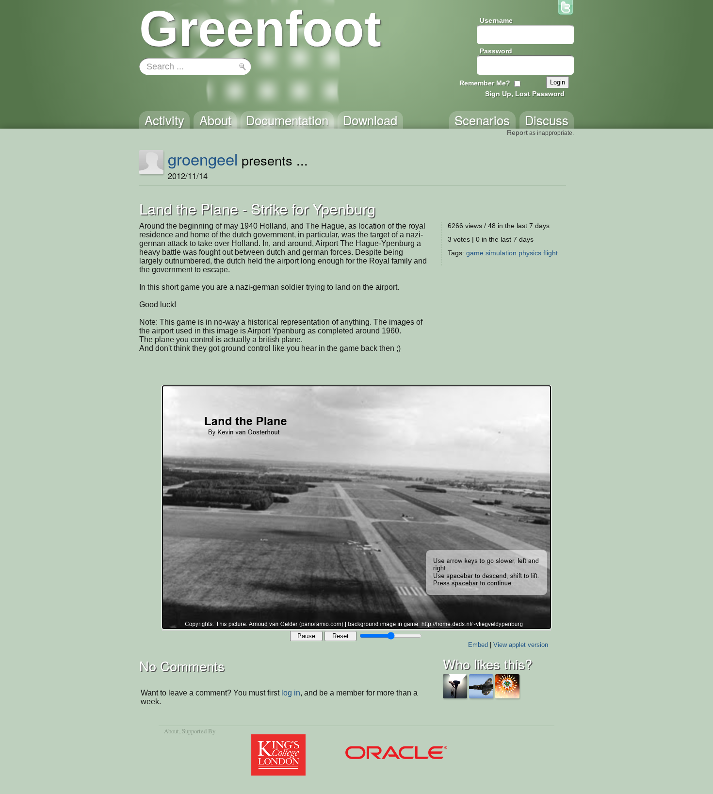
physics (530, 253)
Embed (478, 644)
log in (290, 693)
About (171, 731)
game (475, 253)
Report (517, 132)
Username (496, 20)
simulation (501, 253)
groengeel (203, 159)
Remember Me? (484, 83)
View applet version (520, 644)
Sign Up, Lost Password (525, 94)
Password (496, 51)
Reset (340, 636)
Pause (306, 636)
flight (550, 253)
